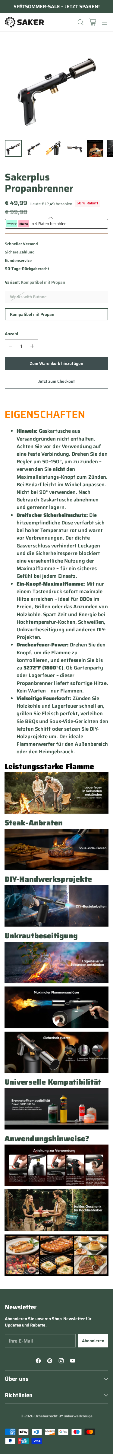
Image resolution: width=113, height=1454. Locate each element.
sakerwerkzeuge (78, 1416)
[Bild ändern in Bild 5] (95, 148)
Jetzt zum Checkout (56, 381)
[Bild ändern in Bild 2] (33, 148)
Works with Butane (28, 296)
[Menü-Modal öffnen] (104, 22)
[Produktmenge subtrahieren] (10, 346)
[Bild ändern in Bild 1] (13, 148)
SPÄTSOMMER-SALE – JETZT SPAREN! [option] (57, 6)
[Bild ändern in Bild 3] (54, 148)
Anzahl (11, 334)
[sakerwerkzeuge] (24, 22)
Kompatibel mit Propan (32, 314)
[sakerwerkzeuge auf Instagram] (62, 1361)
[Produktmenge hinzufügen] (32, 346)
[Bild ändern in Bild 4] (74, 148)
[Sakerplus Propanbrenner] (56, 88)
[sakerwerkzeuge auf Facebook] (39, 1361)
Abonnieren (93, 1340)
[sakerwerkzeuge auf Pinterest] (50, 1361)
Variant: (35, 282)
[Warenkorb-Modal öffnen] (92, 22)
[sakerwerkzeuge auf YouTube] (73, 1361)
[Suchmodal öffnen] (80, 22)
